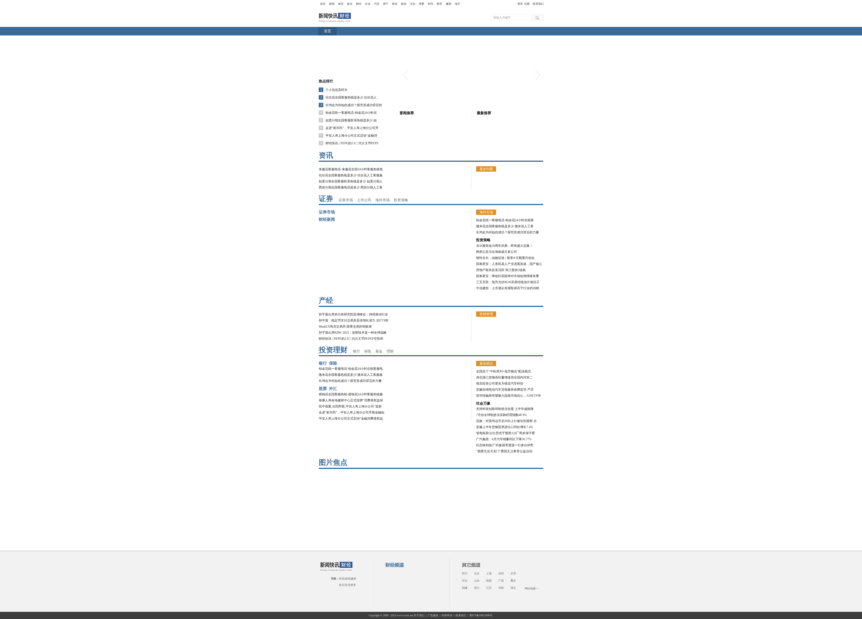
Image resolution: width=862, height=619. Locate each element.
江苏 (489, 587)
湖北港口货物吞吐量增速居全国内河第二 (504, 377)
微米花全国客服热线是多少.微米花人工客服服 (351, 374)
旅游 (403, 3)
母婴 (421, 3)
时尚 (430, 3)
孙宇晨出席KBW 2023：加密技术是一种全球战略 (353, 332)
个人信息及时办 (336, 90)
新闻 (331, 3)
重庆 (513, 580)
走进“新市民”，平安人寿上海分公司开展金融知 (351, 412)
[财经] (334, 14)
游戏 (347, 578)
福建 (464, 587)
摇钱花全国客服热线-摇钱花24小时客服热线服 (351, 394)
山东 (476, 580)
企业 (367, 3)
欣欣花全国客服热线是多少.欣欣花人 (351, 97)
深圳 (501, 573)
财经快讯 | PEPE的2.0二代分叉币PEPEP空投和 (351, 338)
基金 (379, 351)
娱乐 (349, 3)
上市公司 (364, 200)
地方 (457, 3)
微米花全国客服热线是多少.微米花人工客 (505, 226)
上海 (489, 573)
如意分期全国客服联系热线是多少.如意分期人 (351, 181)
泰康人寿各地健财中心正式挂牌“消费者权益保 (351, 400)
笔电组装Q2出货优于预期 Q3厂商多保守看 (505, 433)
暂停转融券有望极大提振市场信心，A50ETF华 (508, 395)
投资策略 (401, 200)
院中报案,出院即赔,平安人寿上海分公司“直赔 (350, 406)
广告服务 (433, 615)
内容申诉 (447, 615)
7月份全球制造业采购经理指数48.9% (501, 415)
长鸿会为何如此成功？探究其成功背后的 (353, 105)
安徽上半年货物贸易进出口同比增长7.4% (504, 427)
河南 (501, 587)
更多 (353, 584)
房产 (385, 3)
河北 (464, 580)
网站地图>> (532, 588)
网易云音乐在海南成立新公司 (496, 252)
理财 (390, 351)
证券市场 (346, 200)
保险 (367, 351)
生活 (347, 584)
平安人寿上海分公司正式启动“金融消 (351, 135)
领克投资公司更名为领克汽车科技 (499, 383)
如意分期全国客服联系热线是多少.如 (351, 120)
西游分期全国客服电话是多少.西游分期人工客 (351, 187)
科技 (394, 3)
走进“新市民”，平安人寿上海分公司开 (351, 128)
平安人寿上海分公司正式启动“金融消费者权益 (351, 418)
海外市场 (382, 200)
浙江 (476, 587)
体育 (340, 3)
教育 (439, 3)
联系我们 (538, 3)
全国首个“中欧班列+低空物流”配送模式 (503, 371)
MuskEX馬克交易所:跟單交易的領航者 (345, 326)
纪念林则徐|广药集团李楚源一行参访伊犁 (504, 445)
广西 (501, 580)
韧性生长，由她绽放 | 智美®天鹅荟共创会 (505, 258)
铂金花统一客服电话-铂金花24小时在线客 (505, 220)
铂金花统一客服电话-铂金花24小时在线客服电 (351, 368)
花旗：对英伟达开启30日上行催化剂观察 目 (506, 421)
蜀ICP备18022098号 (481, 615)
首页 (322, 3)
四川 (464, 573)
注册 (527, 3)
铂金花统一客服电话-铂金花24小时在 (351, 112)
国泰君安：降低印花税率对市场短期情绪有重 (507, 276)
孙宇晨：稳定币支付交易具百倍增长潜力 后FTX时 (354, 320)
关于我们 (419, 615)
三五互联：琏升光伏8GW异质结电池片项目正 (507, 282)
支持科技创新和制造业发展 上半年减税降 (505, 409)
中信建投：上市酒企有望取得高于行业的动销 (507, 288)
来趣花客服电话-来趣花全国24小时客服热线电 (351, 169)
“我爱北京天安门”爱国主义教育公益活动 (504, 451)
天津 (513, 573)
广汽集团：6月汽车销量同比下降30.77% (504, 439)
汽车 (376, 3)
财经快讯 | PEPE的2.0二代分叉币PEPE (352, 143)
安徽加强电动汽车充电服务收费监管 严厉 (505, 389)
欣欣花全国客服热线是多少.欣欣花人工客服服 (351, 175)
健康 (448, 3)
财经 (358, 3)
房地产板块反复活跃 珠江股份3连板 (501, 270)
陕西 (489, 580)
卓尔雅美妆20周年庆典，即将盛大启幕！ (504, 245)
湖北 (513, 587)
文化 (412, 3)
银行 (356, 351)
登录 (520, 3)
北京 (476, 573)
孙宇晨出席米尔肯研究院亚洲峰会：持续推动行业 (353, 314)
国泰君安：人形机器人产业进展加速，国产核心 (509, 264)
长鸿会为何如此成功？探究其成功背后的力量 (507, 232)
